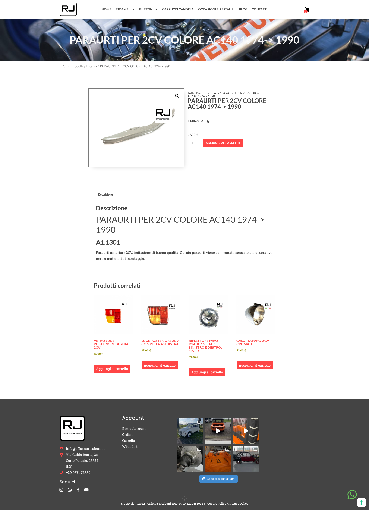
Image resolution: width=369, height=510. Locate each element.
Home (106, 9)
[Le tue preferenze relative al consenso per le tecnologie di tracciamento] (361, 502)
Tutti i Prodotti (72, 66)
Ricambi (123, 9)
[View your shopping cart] (307, 9)
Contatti (260, 9)
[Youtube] (86, 490)
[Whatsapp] (69, 490)
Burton (145, 9)
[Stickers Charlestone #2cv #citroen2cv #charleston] (246, 459)
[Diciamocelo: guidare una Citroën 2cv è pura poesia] (190, 459)
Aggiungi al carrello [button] (112, 368)
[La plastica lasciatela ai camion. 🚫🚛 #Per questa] (246, 431)
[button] (177, 96)
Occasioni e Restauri (216, 9)
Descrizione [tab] (105, 194)
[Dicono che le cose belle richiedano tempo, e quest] (218, 431)
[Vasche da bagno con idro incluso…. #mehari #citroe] (218, 459)
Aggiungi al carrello (223, 143)
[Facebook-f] (78, 490)
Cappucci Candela (178, 9)
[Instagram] (61, 490)
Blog (243, 9)
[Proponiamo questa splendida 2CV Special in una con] (190, 431)
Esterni (91, 66)
